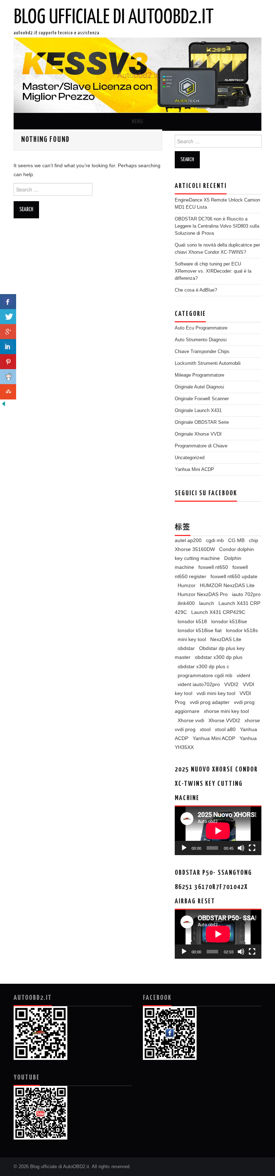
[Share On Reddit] (8, 376)
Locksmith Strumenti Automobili (208, 363)
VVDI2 (231, 684)
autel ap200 (188, 540)
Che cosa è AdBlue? (196, 290)
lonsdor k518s (242, 630)
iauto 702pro (246, 594)
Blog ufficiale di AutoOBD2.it (114, 18)
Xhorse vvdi (191, 720)
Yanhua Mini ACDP (194, 469)
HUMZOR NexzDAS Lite (227, 585)
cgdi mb (215, 540)
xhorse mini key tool (226, 711)
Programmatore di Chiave (201, 445)
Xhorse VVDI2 (224, 720)
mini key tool (192, 639)
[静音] (241, 848)
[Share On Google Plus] (8, 331)
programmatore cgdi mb (205, 675)
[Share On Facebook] (8, 301)
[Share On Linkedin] (8, 346)
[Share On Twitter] (8, 316)
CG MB (236, 540)
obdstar (186, 648)
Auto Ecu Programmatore (201, 328)
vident (243, 675)
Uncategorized (189, 457)
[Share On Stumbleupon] (8, 392)
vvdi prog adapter (210, 702)
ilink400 (186, 603)
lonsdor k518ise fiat (200, 630)
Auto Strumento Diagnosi (201, 339)
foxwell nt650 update (234, 576)
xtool (205, 729)
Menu (137, 121)
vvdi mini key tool (216, 693)
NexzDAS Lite (225, 639)
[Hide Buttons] (3, 403)
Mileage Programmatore (199, 375)
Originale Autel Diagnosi (199, 386)
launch (206, 603)
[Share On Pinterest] (8, 361)
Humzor (187, 585)
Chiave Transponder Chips (202, 351)
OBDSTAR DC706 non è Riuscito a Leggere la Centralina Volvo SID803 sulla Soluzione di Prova (217, 226)
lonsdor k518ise (229, 621)
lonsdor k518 (192, 621)
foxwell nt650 (213, 567)
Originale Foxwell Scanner (202, 398)
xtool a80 (225, 729)
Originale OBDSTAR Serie (202, 422)
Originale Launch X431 (198, 410)
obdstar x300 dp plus (218, 657)
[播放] (184, 848)
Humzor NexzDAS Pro (203, 594)
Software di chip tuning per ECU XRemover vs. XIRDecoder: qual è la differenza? (213, 271)
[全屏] (252, 848)
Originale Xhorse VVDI (198, 434)
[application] (218, 831)
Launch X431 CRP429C (218, 612)
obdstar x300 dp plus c (203, 666)
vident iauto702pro (199, 684)
